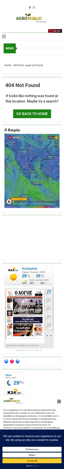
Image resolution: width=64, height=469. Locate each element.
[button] (59, 401)
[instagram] (34, 8)
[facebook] (30, 8)
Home (7, 65)
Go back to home (32, 114)
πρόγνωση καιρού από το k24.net (29, 350)
